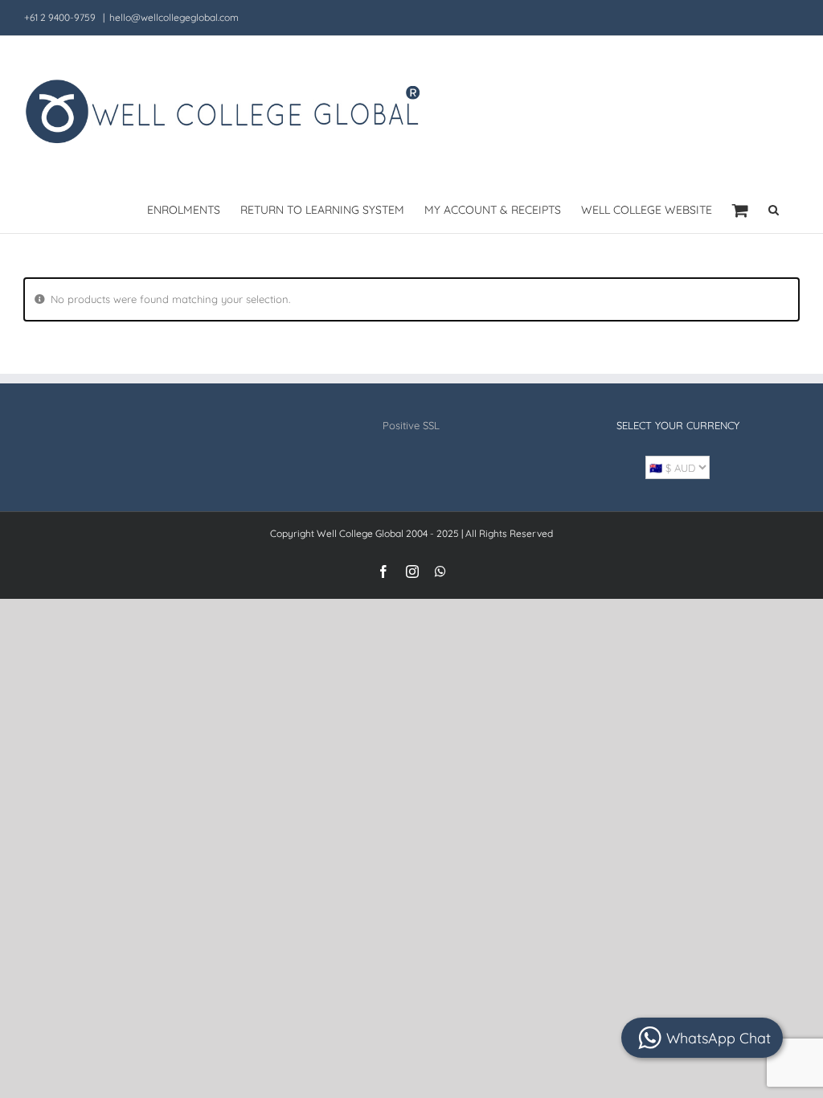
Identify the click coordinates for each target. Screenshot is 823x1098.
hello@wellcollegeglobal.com (174, 17)
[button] (773, 208)
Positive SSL (411, 425)
